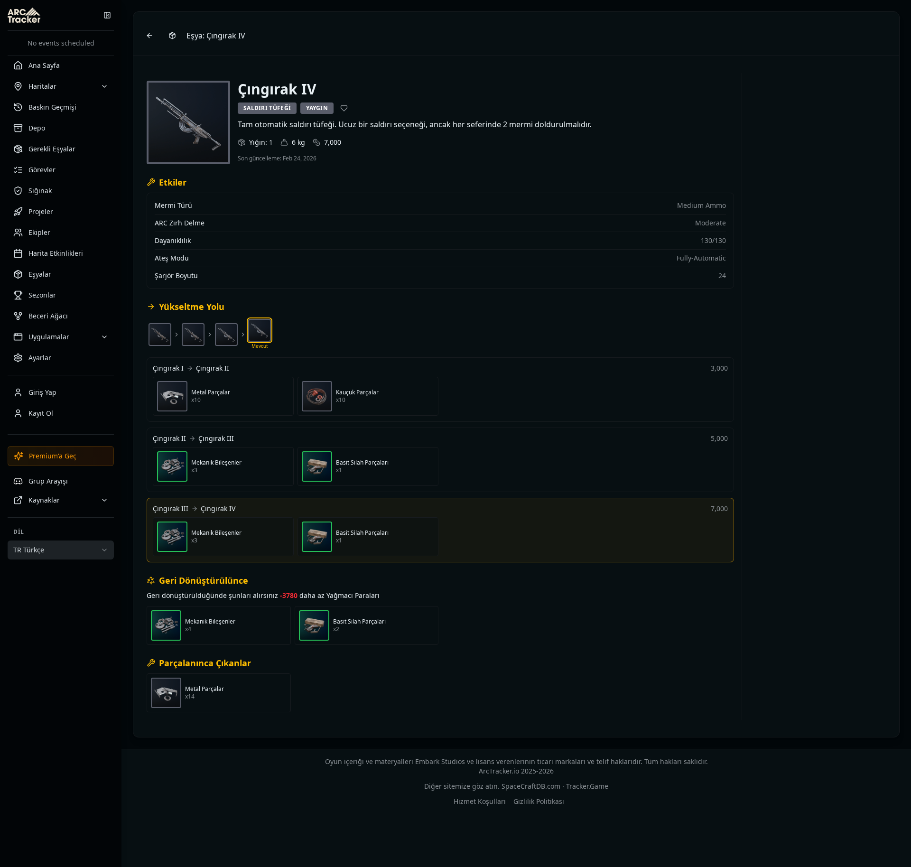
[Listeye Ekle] (344, 108)
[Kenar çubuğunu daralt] (107, 15)
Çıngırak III (216, 438)
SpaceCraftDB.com (531, 786)
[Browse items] (172, 35)
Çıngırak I (168, 368)
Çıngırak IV (218, 508)
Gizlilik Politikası (538, 801)
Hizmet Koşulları (480, 801)
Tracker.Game (587, 786)
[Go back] (149, 35)
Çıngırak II (212, 368)
